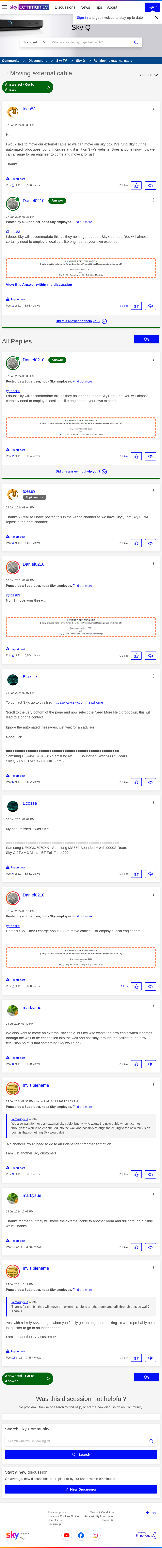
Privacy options (57, 1512)
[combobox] (91, 42)
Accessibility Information (99, 1516)
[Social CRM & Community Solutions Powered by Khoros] (146, 1535)
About (112, 7)
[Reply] (150, 185)
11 (13, 1357)
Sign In (152, 7)
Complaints (55, 1520)
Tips (98, 7)
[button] (153, 108)
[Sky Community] (29, 7)
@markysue (19, 1119)
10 (13, 1246)
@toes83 (13, 232)
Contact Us (107, 1520)
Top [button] (153, 1513)
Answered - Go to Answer (27, 87)
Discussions (65, 7)
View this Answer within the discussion (39, 285)
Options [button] (146, 75)
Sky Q (81, 27)
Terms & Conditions (102, 1512)
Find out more (82, 222)
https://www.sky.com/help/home (78, 702)
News (85, 7)
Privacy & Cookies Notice (63, 1516)
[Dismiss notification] (157, 18)
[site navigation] (4, 7)
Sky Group (54, 1523)
